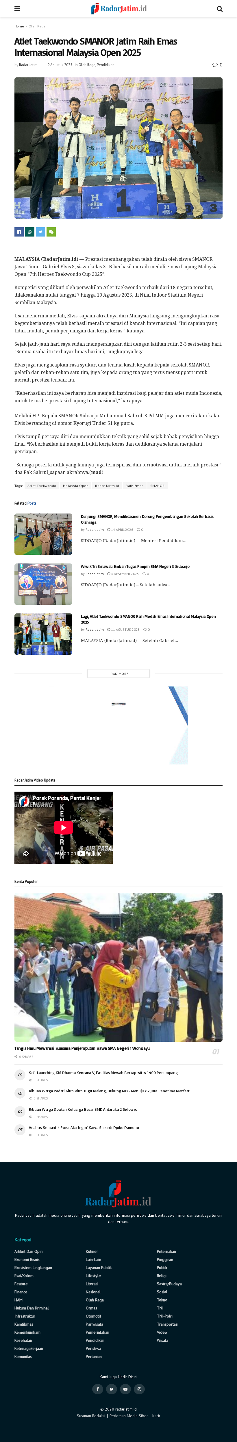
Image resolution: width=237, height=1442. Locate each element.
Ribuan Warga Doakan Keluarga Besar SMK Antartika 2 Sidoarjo (83, 1109)
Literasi (92, 1283)
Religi (161, 1275)
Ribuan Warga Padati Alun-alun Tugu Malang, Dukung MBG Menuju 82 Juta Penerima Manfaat (109, 1090)
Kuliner (92, 1251)
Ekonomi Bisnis (27, 1259)
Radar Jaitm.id (107, 485)
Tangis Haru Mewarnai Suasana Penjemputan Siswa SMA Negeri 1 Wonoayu (82, 1048)
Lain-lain (93, 1259)
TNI (160, 1308)
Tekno (162, 1300)
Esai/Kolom (24, 1275)
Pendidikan (105, 64)
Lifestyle (93, 1275)
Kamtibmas (23, 1324)
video (162, 1332)
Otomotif (93, 1316)
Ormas (91, 1308)
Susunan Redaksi (91, 1415)
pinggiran (165, 1259)
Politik (162, 1267)
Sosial (162, 1291)
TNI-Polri (165, 1316)
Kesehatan (23, 1340)
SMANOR (157, 485)
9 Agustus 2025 (59, 64)
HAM (18, 1300)
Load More (119, 674)
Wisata (162, 1340)
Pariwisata (94, 1324)
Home (19, 26)
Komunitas (23, 1356)
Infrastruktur (24, 1316)
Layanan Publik (99, 1267)
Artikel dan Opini (28, 1251)
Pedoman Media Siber (129, 1415)
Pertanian (94, 1356)
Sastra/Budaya (169, 1283)
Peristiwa (93, 1348)
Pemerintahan (97, 1332)
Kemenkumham (27, 1332)
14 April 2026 (121, 529)
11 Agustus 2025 (125, 629)
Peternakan (166, 1251)
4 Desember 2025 (124, 574)
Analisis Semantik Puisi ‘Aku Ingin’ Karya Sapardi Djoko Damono (84, 1127)
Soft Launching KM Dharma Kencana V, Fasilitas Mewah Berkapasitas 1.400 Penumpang (103, 1072)
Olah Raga (37, 26)
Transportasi (167, 1324)
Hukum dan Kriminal (31, 1308)
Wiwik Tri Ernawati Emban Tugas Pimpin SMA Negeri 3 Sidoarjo (135, 566)
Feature (21, 1283)
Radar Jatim (28, 64)
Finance (20, 1291)
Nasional (93, 1291)
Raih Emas (135, 485)
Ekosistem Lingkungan (33, 1267)
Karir (156, 1415)
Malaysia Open (76, 485)
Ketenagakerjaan (28, 1348)
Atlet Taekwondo (41, 485)
